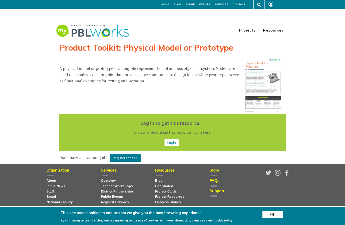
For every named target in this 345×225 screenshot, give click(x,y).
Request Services (115, 202)
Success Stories (168, 202)
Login (171, 143)
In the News (55, 186)
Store (190, 4)
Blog (177, 4)
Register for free (125, 158)
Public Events (112, 196)
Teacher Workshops (117, 186)
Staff (50, 191)
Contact (239, 4)
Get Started (164, 186)
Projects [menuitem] (247, 30)
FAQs (214, 181)
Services (222, 4)
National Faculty (59, 202)
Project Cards (166, 191)
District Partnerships (117, 191)
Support (217, 191)
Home (165, 4)
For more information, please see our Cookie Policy (196, 220)
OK (272, 214)
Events (204, 4)
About (51, 180)
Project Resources (169, 196)
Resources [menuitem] (273, 30)
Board (51, 196)
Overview (108, 180)
